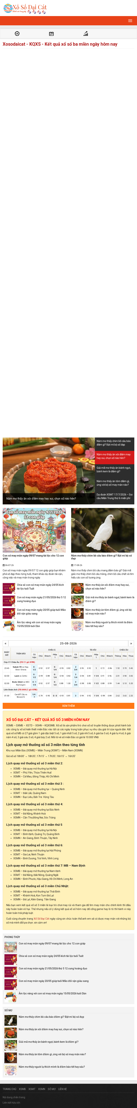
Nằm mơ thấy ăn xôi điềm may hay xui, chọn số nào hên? (41, 498)
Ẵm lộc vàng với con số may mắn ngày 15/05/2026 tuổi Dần (52, 993)
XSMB (22, 1089)
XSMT (32, 1089)
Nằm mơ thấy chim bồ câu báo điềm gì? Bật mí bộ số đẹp (101, 557)
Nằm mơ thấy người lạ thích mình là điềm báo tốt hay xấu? (52, 1066)
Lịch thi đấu (51, 34)
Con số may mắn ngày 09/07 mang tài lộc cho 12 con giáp (33, 557)
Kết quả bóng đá (17, 34)
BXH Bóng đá (85, 34)
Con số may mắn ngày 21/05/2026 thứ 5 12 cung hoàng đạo (53, 968)
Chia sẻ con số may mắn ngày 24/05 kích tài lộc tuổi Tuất (51, 956)
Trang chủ (9, 1089)
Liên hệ (62, 1089)
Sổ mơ (52, 1089)
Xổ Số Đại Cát (41, 918)
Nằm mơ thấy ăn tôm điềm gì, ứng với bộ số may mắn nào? (52, 1054)
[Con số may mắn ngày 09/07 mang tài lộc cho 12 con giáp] (34, 530)
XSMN (41, 1089)
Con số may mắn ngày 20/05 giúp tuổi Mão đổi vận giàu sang (54, 981)
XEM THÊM (68, 705)
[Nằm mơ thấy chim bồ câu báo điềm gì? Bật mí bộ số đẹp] (102, 530)
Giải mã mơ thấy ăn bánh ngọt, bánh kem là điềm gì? (48, 1041)
